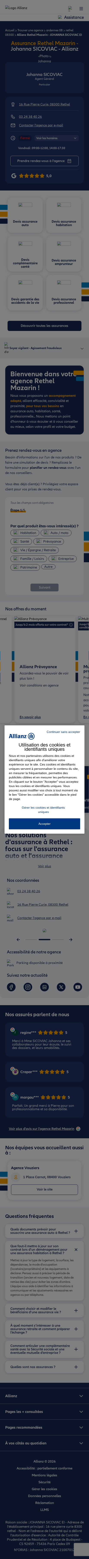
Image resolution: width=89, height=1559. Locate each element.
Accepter (44, 823)
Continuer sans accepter (63, 732)
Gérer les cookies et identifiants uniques (43, 810)
